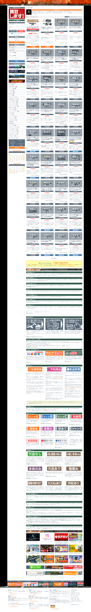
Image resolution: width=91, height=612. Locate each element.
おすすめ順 (67, 16)
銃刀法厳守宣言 (12, 141)
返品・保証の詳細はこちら (34, 601)
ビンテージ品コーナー (13, 132)
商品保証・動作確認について (32, 493)
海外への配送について (31, 299)
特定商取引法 (13, 143)
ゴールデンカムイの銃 (13, 78)
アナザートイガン (12, 97)
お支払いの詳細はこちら (13, 593)
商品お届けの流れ (21, 143)
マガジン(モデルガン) (13, 106)
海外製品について (30, 507)
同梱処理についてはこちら (32, 347)
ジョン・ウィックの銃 (13, 68)
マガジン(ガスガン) (13, 102)
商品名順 (71, 16)
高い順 (81, 16)
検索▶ (16, 61)
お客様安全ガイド (21, 140)
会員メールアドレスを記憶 (17, 33)
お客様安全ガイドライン (31, 286)
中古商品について (30, 406)
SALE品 (11, 85)
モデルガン (12, 92)
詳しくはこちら (71, 265)
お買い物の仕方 (30, 317)
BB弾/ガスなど (12, 107)
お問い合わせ (16, 147)
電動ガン (11, 93)
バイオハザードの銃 (13, 73)
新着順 (75, 16)
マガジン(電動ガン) (13, 100)
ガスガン (11, 90)
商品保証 (12, 145)
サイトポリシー (30, 313)
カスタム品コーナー (13, 130)
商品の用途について (31, 272)
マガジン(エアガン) (13, 104)
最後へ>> (56, 258)
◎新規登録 (21, 31)
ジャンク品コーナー (13, 137)
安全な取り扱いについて (31, 283)
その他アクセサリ (13, 120)
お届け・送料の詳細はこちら (14, 606)
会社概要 (20, 145)
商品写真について (30, 305)
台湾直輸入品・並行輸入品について (34, 516)
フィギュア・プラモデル (14, 127)
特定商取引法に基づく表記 (55, 608)
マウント (11, 114)
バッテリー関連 (12, 109)
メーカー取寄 (12, 88)
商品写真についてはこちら (32, 463)
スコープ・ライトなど (14, 111)
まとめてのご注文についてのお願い (34, 339)
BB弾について (30, 525)
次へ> (53, 258)
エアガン (11, 95)
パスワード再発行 (17, 35)
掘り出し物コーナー (13, 134)
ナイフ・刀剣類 (12, 125)
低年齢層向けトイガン (13, 99)
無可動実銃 (11, 123)
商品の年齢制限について (31, 278)
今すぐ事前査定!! (17, 20)
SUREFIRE (11, 113)
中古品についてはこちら (31, 423)
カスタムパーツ (12, 116)
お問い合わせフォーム (33, 608)
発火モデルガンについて (31, 501)
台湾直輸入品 (12, 83)
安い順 (78, 16)
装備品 (11, 121)
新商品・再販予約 (13, 86)
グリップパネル (12, 118)
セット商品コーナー (13, 128)
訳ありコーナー (12, 135)
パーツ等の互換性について (32, 295)
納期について (29, 365)
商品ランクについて (31, 413)
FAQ (21, 141)
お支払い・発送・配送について (33, 349)
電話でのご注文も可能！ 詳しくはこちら (35, 336)
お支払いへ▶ (16, 42)
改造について (29, 289)
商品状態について (30, 450)
